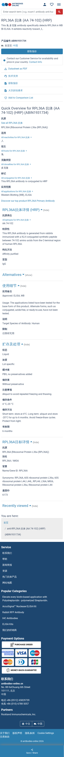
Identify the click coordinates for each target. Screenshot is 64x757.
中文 (27, 723)
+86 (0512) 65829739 (18, 700)
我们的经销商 (9, 630)
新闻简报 (7, 564)
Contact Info (35, 62)
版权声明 (17, 733)
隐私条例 (30, 733)
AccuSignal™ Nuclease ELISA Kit (19, 606)
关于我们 (5, 733)
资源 (4, 570)
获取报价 (32, 51)
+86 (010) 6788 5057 (18, 703)
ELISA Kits (7, 624)
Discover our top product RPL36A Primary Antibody (28, 200)
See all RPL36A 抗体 (12, 122)
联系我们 (7, 553)
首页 (6, 522)
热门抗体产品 (9, 576)
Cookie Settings (46, 733)
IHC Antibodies (10, 618)
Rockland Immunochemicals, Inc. (18, 714)
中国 (15, 45)
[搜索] (59, 12)
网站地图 (7, 582)
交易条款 (5, 736)
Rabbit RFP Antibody (13, 612)
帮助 (4, 559)
